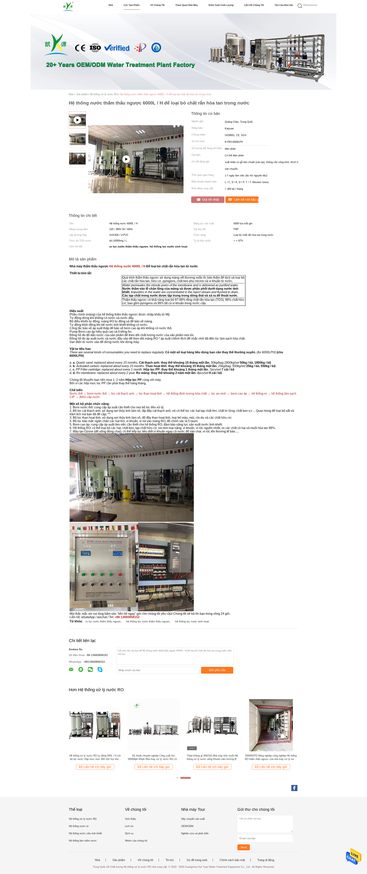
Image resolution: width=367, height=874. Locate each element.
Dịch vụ (129, 833)
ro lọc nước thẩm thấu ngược (103, 621)
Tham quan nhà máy (186, 5)
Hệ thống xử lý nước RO (83, 818)
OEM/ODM (187, 826)
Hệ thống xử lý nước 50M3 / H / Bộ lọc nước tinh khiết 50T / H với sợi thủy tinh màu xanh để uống (153, 757)
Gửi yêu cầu (217, 670)
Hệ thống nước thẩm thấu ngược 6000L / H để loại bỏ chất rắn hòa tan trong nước (166, 94)
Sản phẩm (118, 860)
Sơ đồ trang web (197, 860)
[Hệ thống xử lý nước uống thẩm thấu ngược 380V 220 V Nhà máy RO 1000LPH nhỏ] (95, 725)
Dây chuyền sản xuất (193, 818)
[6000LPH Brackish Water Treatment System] (136, 178)
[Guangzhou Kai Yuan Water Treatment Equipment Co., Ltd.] (68, 7)
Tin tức (170, 860)
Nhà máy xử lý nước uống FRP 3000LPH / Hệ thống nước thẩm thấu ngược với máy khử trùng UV (212, 757)
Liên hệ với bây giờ (246, 199)
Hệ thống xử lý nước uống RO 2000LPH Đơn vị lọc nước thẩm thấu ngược (271, 757)
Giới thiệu (130, 818)
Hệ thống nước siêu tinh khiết (85, 833)
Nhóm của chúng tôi (136, 840)
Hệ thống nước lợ (79, 826)
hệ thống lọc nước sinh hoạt (192, 621)
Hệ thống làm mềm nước (83, 840)
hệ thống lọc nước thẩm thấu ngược (148, 621)
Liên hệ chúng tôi (254, 5)
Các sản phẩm (132, 5)
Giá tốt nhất (210, 199)
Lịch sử (129, 826)
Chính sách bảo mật (232, 860)
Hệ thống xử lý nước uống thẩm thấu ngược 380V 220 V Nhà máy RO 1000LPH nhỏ (95, 757)
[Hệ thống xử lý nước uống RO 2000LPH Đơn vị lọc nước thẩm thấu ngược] (271, 725)
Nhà (111, 5)
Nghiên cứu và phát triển (195, 833)
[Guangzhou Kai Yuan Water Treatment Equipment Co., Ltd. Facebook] (294, 788)
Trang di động (265, 860)
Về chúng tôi (157, 5)
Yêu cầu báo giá (283, 5)
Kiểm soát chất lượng (221, 5)
